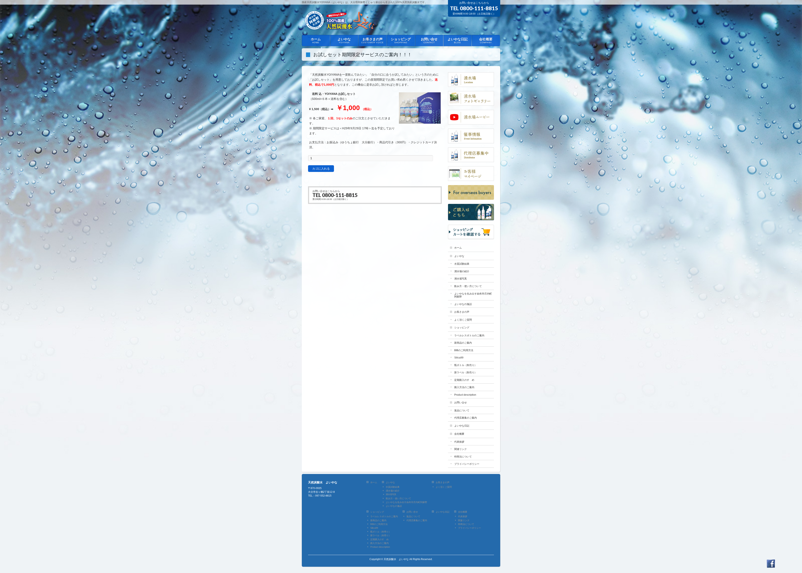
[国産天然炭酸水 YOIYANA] (341, 27)
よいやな (459, 256)
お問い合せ (460, 402)
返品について (461, 410)
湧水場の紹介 (461, 271)
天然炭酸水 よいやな (396, 559)
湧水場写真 (460, 278)
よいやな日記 (461, 425)
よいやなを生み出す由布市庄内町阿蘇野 (473, 295)
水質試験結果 (461, 263)
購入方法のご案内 (464, 387)
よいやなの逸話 (463, 304)
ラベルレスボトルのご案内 (469, 335)
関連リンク (460, 449)
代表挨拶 (459, 441)
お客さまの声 (461, 311)
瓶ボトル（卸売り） (465, 365)
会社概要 (459, 433)
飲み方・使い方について (468, 286)
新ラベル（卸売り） (465, 372)
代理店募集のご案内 (465, 417)
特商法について (463, 456)
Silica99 (458, 357)
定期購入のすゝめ (464, 380)
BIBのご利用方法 (463, 350)
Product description (465, 394)
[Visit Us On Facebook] (770, 565)
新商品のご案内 (463, 342)
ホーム (458, 247)
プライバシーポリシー (466, 463)
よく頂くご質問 (463, 319)
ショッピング (461, 327)
